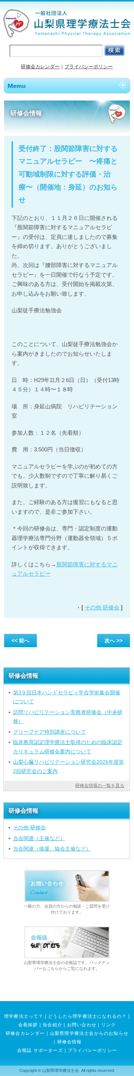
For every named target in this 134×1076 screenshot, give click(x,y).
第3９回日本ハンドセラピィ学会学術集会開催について (66, 697)
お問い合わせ (81, 1024)
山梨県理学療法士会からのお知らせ (89, 1033)
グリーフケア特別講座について (49, 732)
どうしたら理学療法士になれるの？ (87, 1016)
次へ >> (113, 641)
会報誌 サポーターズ (40, 1050)
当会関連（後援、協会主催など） (52, 849)
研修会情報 (69, 1041)
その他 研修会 (101, 607)
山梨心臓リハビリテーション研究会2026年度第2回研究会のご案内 (68, 766)
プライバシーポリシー (88, 66)
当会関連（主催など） (39, 838)
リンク (108, 1024)
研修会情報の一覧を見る (99, 785)
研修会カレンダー (40, 66)
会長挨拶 (28, 1024)
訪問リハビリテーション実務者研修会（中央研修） (67, 716)
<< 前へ (20, 641)
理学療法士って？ (24, 1016)
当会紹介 (52, 1024)
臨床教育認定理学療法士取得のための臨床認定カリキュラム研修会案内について (67, 746)
